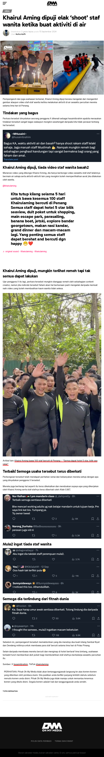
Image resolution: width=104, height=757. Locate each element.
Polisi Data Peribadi (41, 741)
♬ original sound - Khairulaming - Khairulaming (25, 251)
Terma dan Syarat (64, 741)
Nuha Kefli (21, 34)
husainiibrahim (21, 664)
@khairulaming (9, 186)
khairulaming (42, 664)
